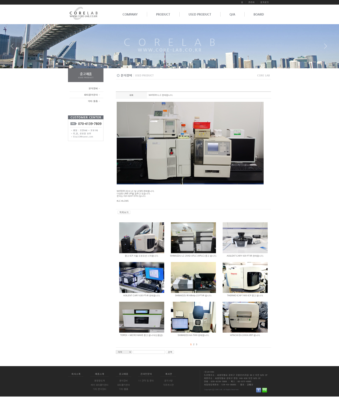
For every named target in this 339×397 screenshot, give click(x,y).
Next (325, 47)
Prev (13, 47)
